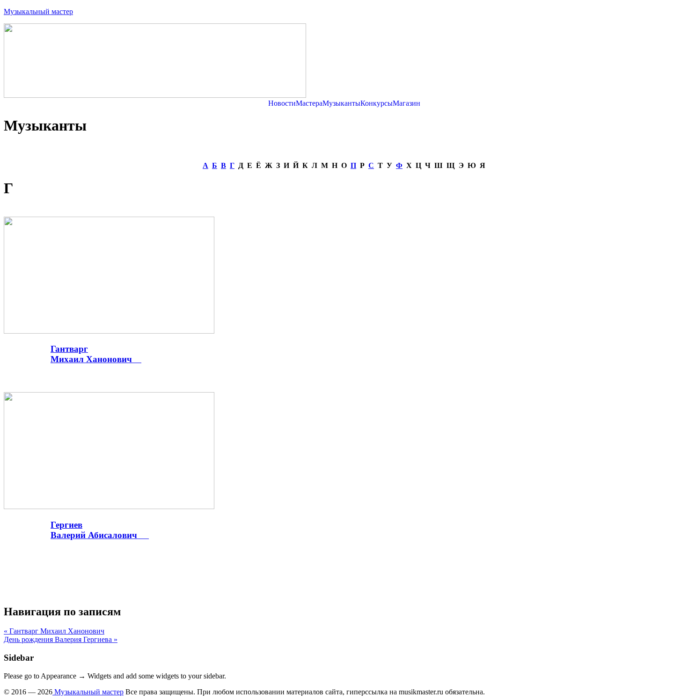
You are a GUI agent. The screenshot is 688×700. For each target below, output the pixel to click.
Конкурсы (376, 103)
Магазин (406, 103)
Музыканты (341, 103)
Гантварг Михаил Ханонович (96, 354)
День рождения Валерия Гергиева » (60, 639)
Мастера (309, 103)
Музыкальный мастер (38, 11)
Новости (282, 103)
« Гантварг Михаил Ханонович (54, 631)
